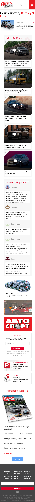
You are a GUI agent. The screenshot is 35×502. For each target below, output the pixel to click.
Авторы (27, 471)
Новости (7, 471)
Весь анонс (8, 453)
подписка (17, 488)
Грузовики (8, 476)
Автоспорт (8, 479)
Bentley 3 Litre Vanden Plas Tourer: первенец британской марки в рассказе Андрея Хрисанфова (25, 26)
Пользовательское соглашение (9, 500)
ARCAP (26, 474)
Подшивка (18, 471)
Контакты (27, 476)
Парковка (17, 474)
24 (9, 21)
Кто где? (17, 476)
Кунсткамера (5, 21)
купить (17, 459)
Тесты (6, 474)
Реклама (27, 479)
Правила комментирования (27, 500)
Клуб (16, 479)
